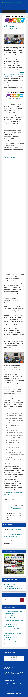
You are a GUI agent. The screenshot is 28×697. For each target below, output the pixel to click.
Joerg (20, 513)
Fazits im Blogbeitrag (9, 409)
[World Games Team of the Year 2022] (14, 684)
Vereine (10, 517)
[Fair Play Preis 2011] (20, 684)
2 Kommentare (7, 519)
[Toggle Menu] (24, 11)
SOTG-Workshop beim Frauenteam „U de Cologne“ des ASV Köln (14, 74)
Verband (6, 517)
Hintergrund (15, 515)
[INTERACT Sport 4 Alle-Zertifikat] (8, 684)
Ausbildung (8, 515)
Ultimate (20, 515)
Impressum (18, 693)
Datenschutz (10, 693)
